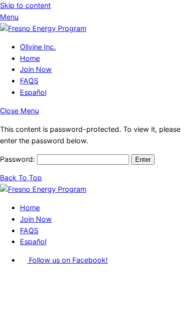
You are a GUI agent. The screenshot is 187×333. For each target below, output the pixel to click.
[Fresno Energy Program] (43, 28)
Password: (18, 159)
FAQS (29, 80)
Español (33, 92)
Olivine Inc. (38, 46)
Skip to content (25, 5)
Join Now (36, 69)
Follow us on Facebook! (67, 260)
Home (30, 58)
